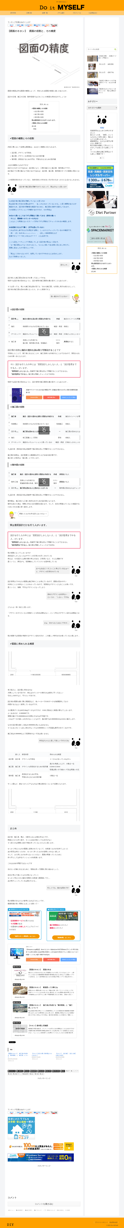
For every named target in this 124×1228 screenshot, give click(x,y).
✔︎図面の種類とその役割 (39, 108)
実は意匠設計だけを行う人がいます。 (44, 120)
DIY (69, 1071)
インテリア (75, 1071)
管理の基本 (56, 1071)
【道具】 (20, 1071)
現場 (37, 1074)
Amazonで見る (34, 397)
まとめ (34, 126)
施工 (32, 1074)
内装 (11, 1074)
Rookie (27, 1071)
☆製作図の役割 (38, 117)
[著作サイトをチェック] (100, 158)
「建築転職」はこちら (63, 937)
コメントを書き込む (44, 1204)
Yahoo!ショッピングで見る (68, 397)
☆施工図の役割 (38, 114)
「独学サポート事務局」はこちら (24, 936)
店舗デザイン (18, 1074)
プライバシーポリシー (101, 1222)
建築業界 (34, 1071)
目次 (41, 104)
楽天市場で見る (51, 397)
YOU (102, 128)
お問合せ (113, 1222)
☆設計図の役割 (38, 111)
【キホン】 (12, 1071)
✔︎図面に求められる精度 (39, 123)
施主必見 (41, 1071)
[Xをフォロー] (103, 158)
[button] (114, 49)
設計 (63, 1071)
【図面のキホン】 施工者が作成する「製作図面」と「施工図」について (18, 1055)
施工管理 (49, 1071)
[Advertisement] (44, 1092)
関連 (34, 129)
